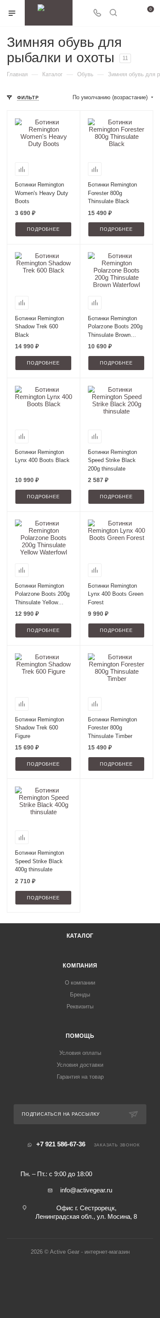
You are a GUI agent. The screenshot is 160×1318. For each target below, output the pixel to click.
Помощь (80, 1036)
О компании (80, 982)
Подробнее (43, 229)
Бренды (80, 994)
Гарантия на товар (80, 1077)
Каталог (80, 936)
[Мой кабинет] (129, 13)
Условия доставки (80, 1065)
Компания (80, 965)
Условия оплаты (80, 1053)
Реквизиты (80, 1006)
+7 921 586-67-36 (60, 1144)
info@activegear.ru (86, 1190)
